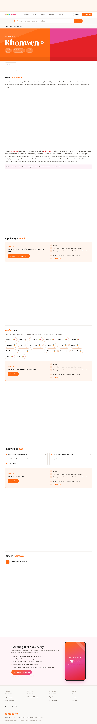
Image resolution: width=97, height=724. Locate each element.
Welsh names (47, 151)
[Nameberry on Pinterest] (12, 706)
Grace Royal (10, 36)
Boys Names (9, 697)
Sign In (77, 14)
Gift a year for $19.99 (21, 672)
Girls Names (9, 694)
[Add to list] (42, 42)
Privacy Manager (30, 720)
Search (78, 21)
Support (38, 720)
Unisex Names (9, 700)
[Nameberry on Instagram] (16, 706)
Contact (74, 700)
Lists (35, 14)
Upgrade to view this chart (18, 256)
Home (6, 26)
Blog (73, 694)
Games (61, 14)
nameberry (12, 714)
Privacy (22, 720)
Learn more (57, 258)
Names (26, 14)
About (74, 697)
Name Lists (30, 694)
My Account (53, 700)
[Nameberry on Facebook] (9, 706)
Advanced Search (33, 697)
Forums (51, 14)
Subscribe (87, 14)
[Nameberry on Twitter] (5, 706)
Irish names (14, 151)
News (43, 14)
